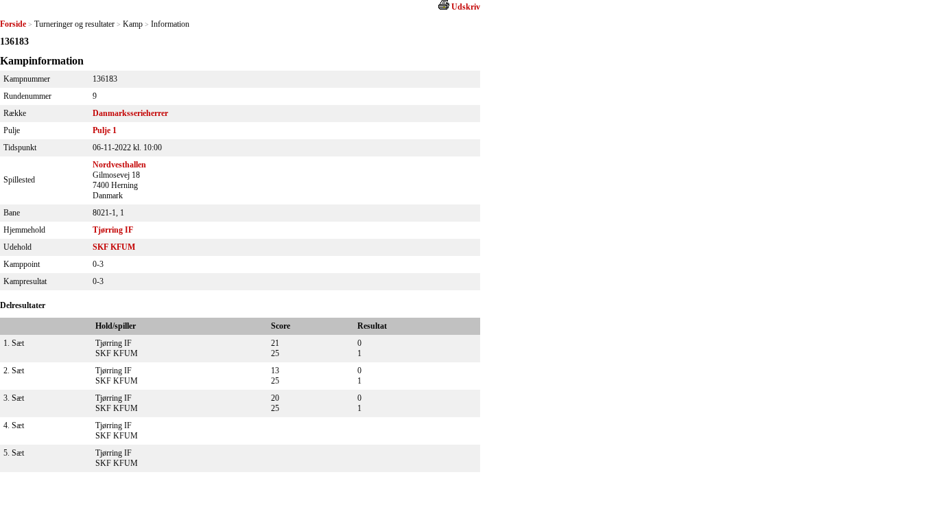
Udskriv (465, 7)
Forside (13, 24)
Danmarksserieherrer (130, 113)
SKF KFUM (114, 247)
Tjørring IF (113, 230)
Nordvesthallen (119, 164)
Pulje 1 (105, 130)
